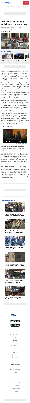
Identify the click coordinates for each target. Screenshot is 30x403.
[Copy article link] (9, 31)
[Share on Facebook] (5, 31)
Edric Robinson (5, 27)
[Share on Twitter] (7, 31)
